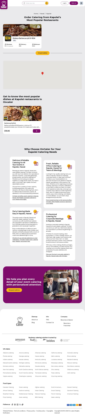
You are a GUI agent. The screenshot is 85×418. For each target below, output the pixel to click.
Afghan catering (39, 387)
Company (64, 317)
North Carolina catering (26, 370)
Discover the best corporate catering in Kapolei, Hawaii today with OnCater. (58, 255)
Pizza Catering (7, 397)
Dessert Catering (72, 387)
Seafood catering (24, 391)
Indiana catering (7, 360)
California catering (56, 353)
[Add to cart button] (36, 131)
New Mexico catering (73, 366)
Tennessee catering (41, 373)
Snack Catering (55, 391)
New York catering (8, 370)
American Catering (72, 394)
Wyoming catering (56, 376)
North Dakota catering (41, 370)
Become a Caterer (67, 320)
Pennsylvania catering (9, 373)
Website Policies (8, 411)
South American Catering (56, 387)
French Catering (56, 394)
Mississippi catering (57, 363)
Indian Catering (39, 391)
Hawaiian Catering (8, 387)
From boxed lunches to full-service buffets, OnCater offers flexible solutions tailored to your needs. (59, 201)
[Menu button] (81, 3)
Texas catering (55, 373)
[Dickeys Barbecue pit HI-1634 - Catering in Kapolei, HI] (8, 38)
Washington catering (25, 376)
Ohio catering (55, 370)
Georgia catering (24, 356)
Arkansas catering (40, 353)
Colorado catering (72, 353)
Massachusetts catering (10, 363)
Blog (33, 322)
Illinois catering (71, 356)
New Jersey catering (57, 366)
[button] (42, 73)
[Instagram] (15, 405)
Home (36, 14)
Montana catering (8, 366)
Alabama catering (8, 353)
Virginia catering (7, 376)
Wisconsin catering (40, 376)
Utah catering (71, 373)
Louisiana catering (56, 360)
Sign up (74, 3)
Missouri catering (72, 363)
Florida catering (7, 356)
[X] (20, 404)
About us (35, 320)
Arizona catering (24, 353)
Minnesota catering (41, 363)
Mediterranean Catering (26, 394)
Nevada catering (40, 366)
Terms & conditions (19, 411)
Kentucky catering (40, 360)
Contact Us (50, 322)
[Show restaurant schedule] (38, 27)
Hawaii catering (39, 356)
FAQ (47, 320)
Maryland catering (72, 360)
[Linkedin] (18, 405)
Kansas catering (24, 360)
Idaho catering (55, 356)
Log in (64, 3)
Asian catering (23, 397)
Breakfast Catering (8, 394)
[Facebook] (12, 405)
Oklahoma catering (73, 370)
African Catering (8, 391)
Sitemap (34, 317)
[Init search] (46, 3)
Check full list (42, 53)
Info (47, 317)
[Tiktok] (22, 405)
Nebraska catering (24, 366)
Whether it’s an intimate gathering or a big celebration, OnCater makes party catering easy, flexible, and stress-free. (25, 239)
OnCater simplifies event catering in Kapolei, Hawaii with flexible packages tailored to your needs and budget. (25, 197)
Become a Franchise (67, 324)
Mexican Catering (40, 394)
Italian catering (55, 397)
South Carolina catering (26, 373)
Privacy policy (31, 411)
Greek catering (23, 387)
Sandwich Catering (72, 391)
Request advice (14, 290)
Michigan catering (24, 363)
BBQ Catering (39, 397)
